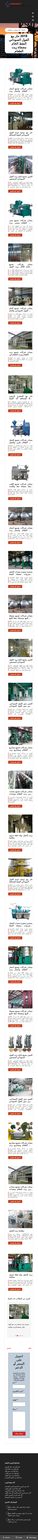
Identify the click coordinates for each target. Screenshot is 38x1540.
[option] (19, 1316)
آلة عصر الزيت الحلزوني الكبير (13, 1495)
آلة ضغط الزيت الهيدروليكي (13, 1489)
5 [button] (22, 1335)
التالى (29, 1348)
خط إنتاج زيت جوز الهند (11, 1471)
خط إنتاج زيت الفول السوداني (13, 1478)
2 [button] (17, 1335)
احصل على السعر (15, 103)
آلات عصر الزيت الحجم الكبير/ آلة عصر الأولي (18, 1493)
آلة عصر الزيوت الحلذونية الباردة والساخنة (17, 1486)
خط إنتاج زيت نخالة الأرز (12, 1469)
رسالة (15, 1409)
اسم (14, 1382)
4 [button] (20, 1335)
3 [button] (19, 1335)
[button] (33, 13)
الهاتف (15, 1399)
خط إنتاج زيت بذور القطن (12, 1475)
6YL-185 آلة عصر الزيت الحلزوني (14, 1491)
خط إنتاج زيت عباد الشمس (12, 1467)
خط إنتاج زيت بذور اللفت (12, 1473)
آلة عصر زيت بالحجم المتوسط (13, 1497)
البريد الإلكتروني (18, 1391)
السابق (9, 1348)
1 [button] (15, 1335)
